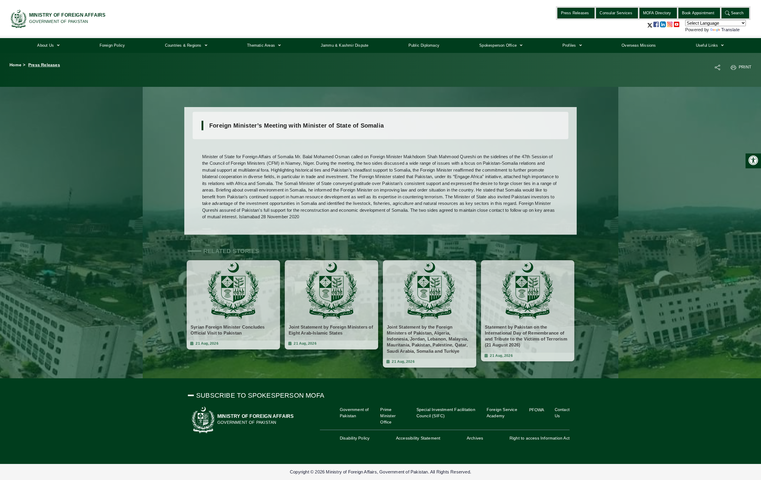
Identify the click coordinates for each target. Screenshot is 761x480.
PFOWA (536, 409)
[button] (649, 27)
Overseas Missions (639, 45)
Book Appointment (698, 13)
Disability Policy (355, 438)
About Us (46, 45)
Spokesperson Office (498, 45)
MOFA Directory (657, 13)
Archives (475, 438)
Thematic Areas (261, 45)
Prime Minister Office (388, 415)
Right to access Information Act (540, 438)
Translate (730, 29)
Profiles (569, 45)
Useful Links (707, 45)
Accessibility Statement (418, 438)
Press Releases (575, 13)
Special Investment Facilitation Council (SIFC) (445, 412)
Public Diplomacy (423, 45)
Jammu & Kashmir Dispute (345, 45)
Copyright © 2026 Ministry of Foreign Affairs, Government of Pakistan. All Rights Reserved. (380, 471)
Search (737, 13)
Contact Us (562, 412)
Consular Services (616, 13)
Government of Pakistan (354, 412)
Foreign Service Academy (502, 412)
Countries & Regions (184, 45)
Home (15, 64)
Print (745, 67)
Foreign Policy (112, 45)
